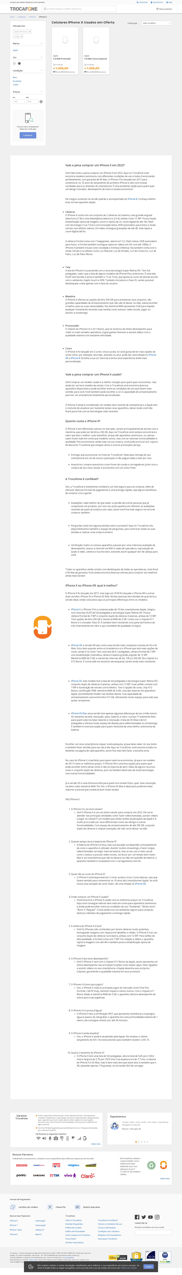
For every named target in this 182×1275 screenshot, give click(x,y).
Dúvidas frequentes (74, 1224)
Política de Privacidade (75, 1231)
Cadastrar (28, 135)
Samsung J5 (40, 1225)
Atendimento (158, 2)
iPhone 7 (14, 1225)
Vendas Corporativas (74, 1242)
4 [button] (144, 1142)
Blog (170, 2)
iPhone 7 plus (16, 1229)
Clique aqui (33, 1260)
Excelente (17, 81)
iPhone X (75, 609)
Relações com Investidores (109, 1235)
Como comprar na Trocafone (77, 1235)
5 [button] (147, 1142)
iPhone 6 (14, 1234)
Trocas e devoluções (107, 1227)
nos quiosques (68, 1257)
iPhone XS (76, 681)
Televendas (143, 2)
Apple (15, 50)
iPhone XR (76, 645)
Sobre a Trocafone (73, 1220)
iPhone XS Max (79, 713)
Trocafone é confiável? (108, 1220)
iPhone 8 (132, 199)
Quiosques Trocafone (107, 1238)
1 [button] (136, 1142)
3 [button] (141, 1142)
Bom (15, 77)
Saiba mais (96, 1144)
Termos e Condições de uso (110, 1224)
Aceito (149, 1266)
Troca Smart (70, 1238)
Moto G (38, 1234)
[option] (139, 1126)
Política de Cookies (73, 1227)
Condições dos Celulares (108, 1231)
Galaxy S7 (39, 1229)
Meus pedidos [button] (165, 9)
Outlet (15, 84)
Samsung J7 (40, 1220)
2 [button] (139, 1142)
